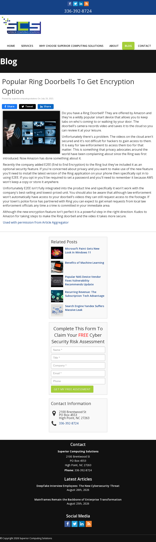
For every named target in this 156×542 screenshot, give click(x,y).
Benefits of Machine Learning (84, 262)
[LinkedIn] (81, 4)
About (114, 46)
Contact (144, 46)
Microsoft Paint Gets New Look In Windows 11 (82, 250)
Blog (128, 46)
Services (27, 46)
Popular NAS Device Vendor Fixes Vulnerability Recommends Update (83, 280)
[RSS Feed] (86, 4)
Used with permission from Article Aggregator (36, 222)
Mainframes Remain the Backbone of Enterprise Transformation (78, 499)
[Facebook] (70, 4)
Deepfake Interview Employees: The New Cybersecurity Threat (78, 486)
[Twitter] (75, 4)
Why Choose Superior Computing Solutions (71, 46)
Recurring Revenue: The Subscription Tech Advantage (84, 294)
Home (11, 46)
